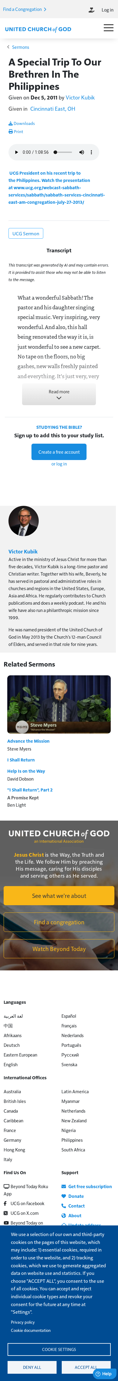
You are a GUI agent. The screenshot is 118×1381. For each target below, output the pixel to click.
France (10, 1130)
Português (71, 1045)
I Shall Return (21, 759)
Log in (107, 9)
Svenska (69, 1064)
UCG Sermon (25, 233)
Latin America (75, 1091)
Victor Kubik (80, 97)
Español (68, 1016)
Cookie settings (59, 1349)
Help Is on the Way (26, 771)
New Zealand (74, 1120)
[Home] (38, 29)
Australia (12, 1091)
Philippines (72, 1140)
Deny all (32, 1367)
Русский (70, 1054)
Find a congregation (59, 922)
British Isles (15, 1101)
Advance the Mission (28, 741)
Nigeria (68, 1130)
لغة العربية (13, 1016)
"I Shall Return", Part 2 (30, 789)
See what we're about (59, 895)
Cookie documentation (31, 1330)
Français (69, 1025)
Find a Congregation (23, 9)
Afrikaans (12, 1035)
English (11, 1064)
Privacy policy (23, 1322)
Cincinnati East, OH (52, 108)
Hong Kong (14, 1149)
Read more (59, 391)
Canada (11, 1111)
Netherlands (73, 1111)
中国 (8, 1025)
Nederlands (72, 1035)
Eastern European (20, 1054)
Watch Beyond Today (59, 948)
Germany (12, 1140)
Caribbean (13, 1120)
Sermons (20, 47)
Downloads (24, 123)
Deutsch (12, 1045)
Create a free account (59, 452)
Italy (8, 1159)
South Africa (73, 1149)
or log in (59, 463)
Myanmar (70, 1101)
